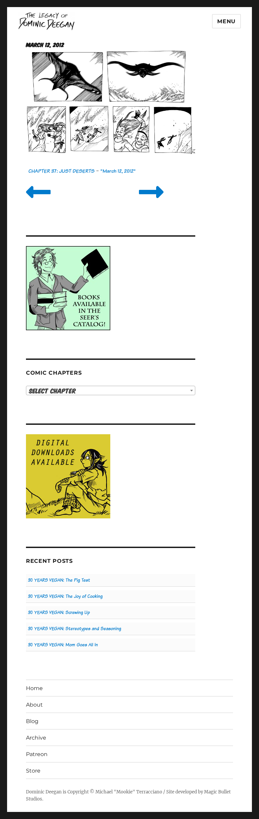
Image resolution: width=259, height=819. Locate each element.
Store (33, 770)
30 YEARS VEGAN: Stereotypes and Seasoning (74, 628)
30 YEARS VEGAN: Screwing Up (59, 612)
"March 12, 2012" (118, 170)
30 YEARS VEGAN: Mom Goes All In (63, 645)
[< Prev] (38, 200)
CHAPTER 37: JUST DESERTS (61, 170)
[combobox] (111, 390)
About (34, 705)
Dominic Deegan (44, 792)
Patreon (37, 754)
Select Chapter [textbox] (52, 390)
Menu (226, 21)
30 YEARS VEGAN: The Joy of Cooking (65, 596)
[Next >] (151, 200)
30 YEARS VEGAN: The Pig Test (59, 580)
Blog (32, 721)
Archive (36, 738)
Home (34, 688)
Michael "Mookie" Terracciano (128, 792)
